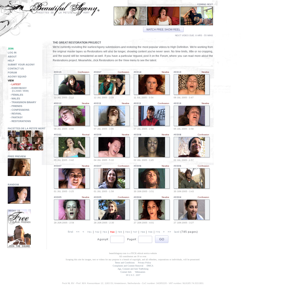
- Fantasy (16, 117)
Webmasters (140, 272)
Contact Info (126, 272)
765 (120, 232)
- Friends (16, 106)
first (70, 231)
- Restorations (20, 121)
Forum (12, 72)
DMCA (150, 265)
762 (97, 232)
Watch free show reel (163, 29)
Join (11, 48)
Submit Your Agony (21, 64)
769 (150, 232)
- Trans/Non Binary (23, 102)
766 (127, 232)
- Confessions (19, 110)
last (176, 231)
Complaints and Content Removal (128, 265)
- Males (15, 98)
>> (169, 231)
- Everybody (19, 89)
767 (135, 232)
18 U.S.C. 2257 (133, 275)
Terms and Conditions (125, 262)
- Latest (15, 84)
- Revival (16, 113)
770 (157, 232)
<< (78, 231)
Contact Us (16, 68)
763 (104, 232)
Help (11, 60)
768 (142, 232)
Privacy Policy (144, 262)
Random (13, 184)
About (12, 56)
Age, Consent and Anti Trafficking (133, 269)
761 (89, 232)
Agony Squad (17, 76)
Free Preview (17, 156)
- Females (16, 94)
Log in (12, 52)
